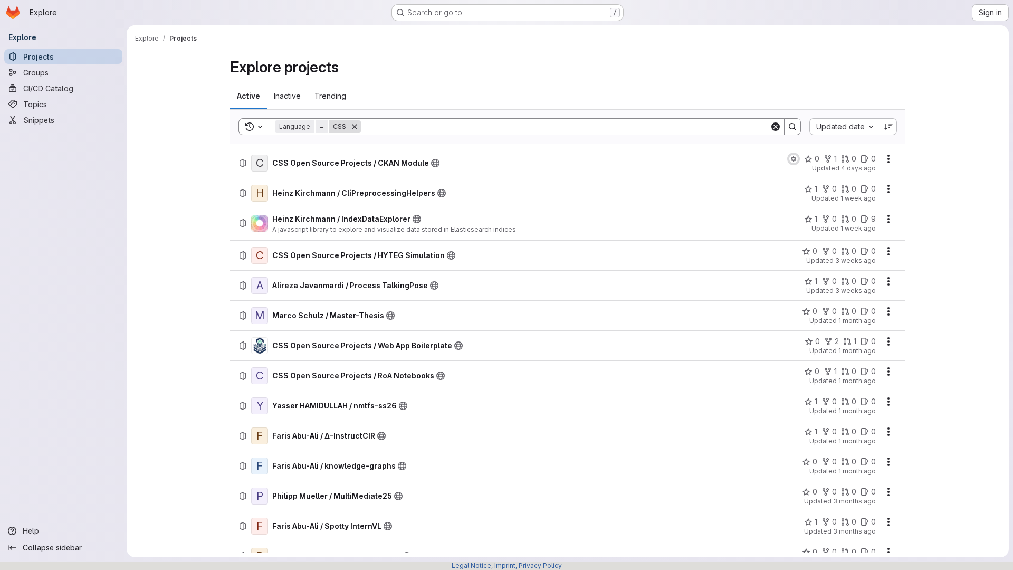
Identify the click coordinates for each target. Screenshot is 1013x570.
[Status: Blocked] (793, 159)
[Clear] (775, 126)
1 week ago (858, 198)
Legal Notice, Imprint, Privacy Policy (507, 565)
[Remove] (354, 126)
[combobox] (844, 126)
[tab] (248, 96)
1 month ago (857, 321)
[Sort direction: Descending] (888, 126)
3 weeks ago (855, 260)
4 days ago (858, 168)
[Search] (792, 126)
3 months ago (854, 501)
